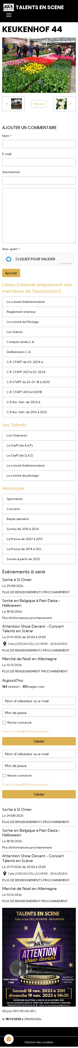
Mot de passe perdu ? (37, 731)
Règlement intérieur (21, 312)
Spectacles (15, 499)
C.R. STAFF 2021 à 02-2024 (26, 372)
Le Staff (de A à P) (20, 445)
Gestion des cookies (39, 1042)
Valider (39, 741)
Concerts (13, 509)
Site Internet (11, 172)
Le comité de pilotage (23, 475)
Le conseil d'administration (26, 302)
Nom (5, 136)
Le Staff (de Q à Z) (20, 455)
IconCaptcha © (65, 263)
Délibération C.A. (19, 352)
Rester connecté (19, 722)
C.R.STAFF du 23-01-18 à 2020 (28, 382)
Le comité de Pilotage (23, 322)
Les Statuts (15, 332)
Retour (39, 104)
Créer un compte (12, 731)
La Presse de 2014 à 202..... (25, 549)
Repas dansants (18, 519)
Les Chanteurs (17, 435)
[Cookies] (9, 1039)
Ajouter (11, 273)
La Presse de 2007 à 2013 (24, 539)
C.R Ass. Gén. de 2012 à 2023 (27, 412)
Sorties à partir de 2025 (23, 559)
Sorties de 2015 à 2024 (23, 529)
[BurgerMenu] (8, 15)
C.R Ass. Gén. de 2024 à (23, 402)
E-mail (6, 154)
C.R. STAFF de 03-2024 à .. (26, 362)
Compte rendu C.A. (21, 342)
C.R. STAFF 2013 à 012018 (24, 392)
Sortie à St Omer (17, 579)
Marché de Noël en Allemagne (29, 658)
